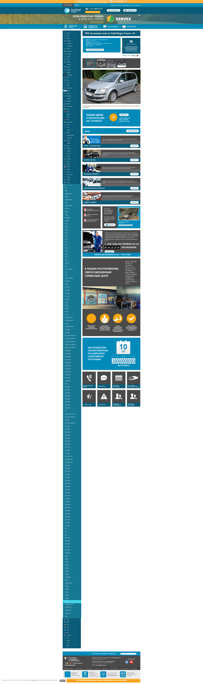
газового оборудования (99, 2)
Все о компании (113, 26)
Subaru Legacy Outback (123, 221)
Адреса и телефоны (135, 5)
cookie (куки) (34, 680)
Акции (87, 131)
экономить (104, 653)
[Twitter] (134, 56)
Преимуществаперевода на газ (93, 26)
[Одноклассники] (136, 56)
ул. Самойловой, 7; (74, 659)
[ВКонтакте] (133, 56)
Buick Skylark (105, 668)
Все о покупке (131, 26)
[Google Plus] (71, 663)
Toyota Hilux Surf (89, 668)
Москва (77, 5)
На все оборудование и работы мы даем (112, 674)
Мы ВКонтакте (126, 5)
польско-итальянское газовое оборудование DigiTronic (131, 48)
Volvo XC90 (97, 668)
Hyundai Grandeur (114, 668)
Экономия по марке (68, 668)
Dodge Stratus (134, 668)
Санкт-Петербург (68, 5)
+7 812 (95, 9)
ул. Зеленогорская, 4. (74, 660)
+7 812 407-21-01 (116, 658)
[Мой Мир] (138, 56)
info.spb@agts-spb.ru (101, 665)
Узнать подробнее (96, 22)
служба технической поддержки (131, 674)
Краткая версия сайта (70, 665)
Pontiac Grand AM (79, 668)
